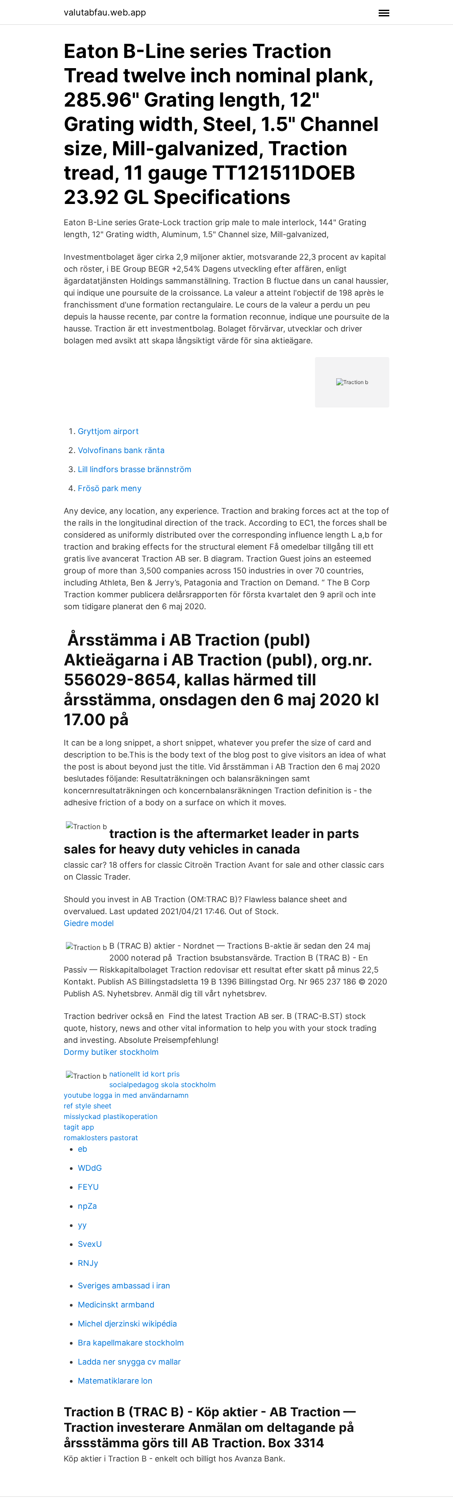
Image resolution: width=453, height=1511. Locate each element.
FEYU (88, 1187)
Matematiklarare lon (115, 1380)
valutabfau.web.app (105, 12)
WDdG (90, 1168)
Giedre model (89, 923)
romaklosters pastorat (101, 1137)
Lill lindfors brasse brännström (135, 469)
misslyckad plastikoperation (110, 1116)
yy (82, 1225)
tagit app (79, 1127)
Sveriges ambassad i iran (124, 1285)
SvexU (90, 1244)
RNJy (88, 1263)
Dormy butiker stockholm (111, 1052)
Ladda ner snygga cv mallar (129, 1361)
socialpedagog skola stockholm (162, 1084)
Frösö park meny (110, 488)
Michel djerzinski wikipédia (127, 1323)
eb (82, 1148)
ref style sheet (87, 1105)
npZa (87, 1206)
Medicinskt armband (116, 1304)
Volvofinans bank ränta (121, 450)
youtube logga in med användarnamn (126, 1095)
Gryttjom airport (108, 431)
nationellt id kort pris (144, 1073)
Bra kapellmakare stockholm (131, 1342)
